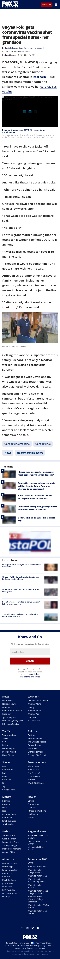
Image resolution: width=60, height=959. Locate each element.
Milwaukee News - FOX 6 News (38, 836)
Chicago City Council (37, 755)
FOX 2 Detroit (7, 51)
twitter (32, 928)
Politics (32, 731)
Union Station (8, 755)
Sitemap (6, 896)
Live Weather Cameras (38, 700)
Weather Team (34, 710)
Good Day (6, 714)
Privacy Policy (33, 674)
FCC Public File (8, 890)
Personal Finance (10, 814)
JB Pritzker (32, 748)
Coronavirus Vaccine (22, 51)
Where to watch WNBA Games (38, 906)
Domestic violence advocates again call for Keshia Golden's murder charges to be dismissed (36, 486)
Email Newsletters (10, 870)
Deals (4, 807)
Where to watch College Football (35, 871)
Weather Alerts (34, 704)
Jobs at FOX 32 (9, 883)
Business (6, 800)
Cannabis (32, 807)
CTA (4, 741)
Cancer (31, 800)
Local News (7, 700)
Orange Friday (8, 852)
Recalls (31, 817)
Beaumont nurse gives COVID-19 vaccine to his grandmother (23, 131)
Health (32, 797)
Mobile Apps (7, 866)
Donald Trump (34, 745)
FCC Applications (9, 893)
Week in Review (9, 838)
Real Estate (7, 817)
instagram (27, 928)
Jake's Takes (33, 766)
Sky (3, 786)
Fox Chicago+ (34, 773)
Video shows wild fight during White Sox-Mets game (20, 590)
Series (6, 831)
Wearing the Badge (11, 842)
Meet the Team (9, 880)
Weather (33, 696)
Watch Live (46, 5)
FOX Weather (34, 720)
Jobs (4, 811)
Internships (7, 886)
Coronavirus (43, 444)
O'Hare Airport (8, 748)
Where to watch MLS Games (37, 912)
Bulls (4, 773)
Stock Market (8, 824)
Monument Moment (11, 848)
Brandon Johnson (36, 751)
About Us (8, 859)
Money (6, 797)
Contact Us (7, 873)
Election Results (35, 738)
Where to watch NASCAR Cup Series (36, 880)
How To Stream (9, 863)
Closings (31, 707)
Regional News (37, 831)
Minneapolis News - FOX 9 (37, 848)
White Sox (6, 779)
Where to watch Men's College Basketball (38, 892)
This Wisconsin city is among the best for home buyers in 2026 (20, 615)
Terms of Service (32, 676)
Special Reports (9, 717)
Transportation (9, 735)
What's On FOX (34, 769)
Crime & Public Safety (12, 710)
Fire (4, 783)
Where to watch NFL (37, 866)
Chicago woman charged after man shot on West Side (21, 565)
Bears (5, 766)
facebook (22, 928)
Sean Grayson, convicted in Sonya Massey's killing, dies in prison (21, 603)
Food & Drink (34, 776)
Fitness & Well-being (37, 811)
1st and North (8, 835)
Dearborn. (40, 77)
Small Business (9, 821)
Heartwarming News (30, 452)
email (38, 928)
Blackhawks (7, 769)
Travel (5, 738)
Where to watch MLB (37, 875)
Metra (5, 745)
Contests (6, 876)
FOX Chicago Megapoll (12, 720)
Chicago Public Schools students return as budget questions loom (20, 578)
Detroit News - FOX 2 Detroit (37, 842)
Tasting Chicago (9, 845)
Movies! (31, 779)
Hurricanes (32, 717)
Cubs (4, 776)
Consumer (7, 804)
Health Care (33, 814)
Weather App (33, 714)
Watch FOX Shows (36, 783)
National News (9, 704)
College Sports (8, 789)
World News (7, 707)
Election (31, 735)
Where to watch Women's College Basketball (36, 899)
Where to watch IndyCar (35, 886)
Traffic (6, 731)
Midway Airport (9, 751)
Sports (6, 762)
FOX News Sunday (10, 724)
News (7, 452)
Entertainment (37, 762)
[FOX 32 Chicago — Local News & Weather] (10, 4)
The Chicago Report (37, 741)
